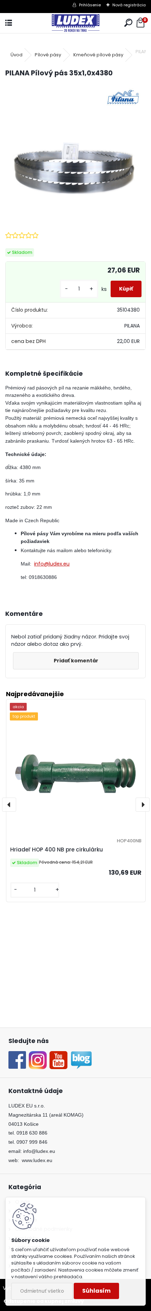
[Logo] (75, 23)
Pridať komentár (76, 660)
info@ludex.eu (52, 563)
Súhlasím (96, 1291)
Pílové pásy (48, 54)
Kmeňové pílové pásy (98, 54)
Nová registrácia (129, 5)
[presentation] (9, 805)
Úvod (16, 54)
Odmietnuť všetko (42, 1291)
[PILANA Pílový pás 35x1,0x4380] (75, 153)
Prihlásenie (90, 5)
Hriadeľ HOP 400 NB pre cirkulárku (56, 849)
